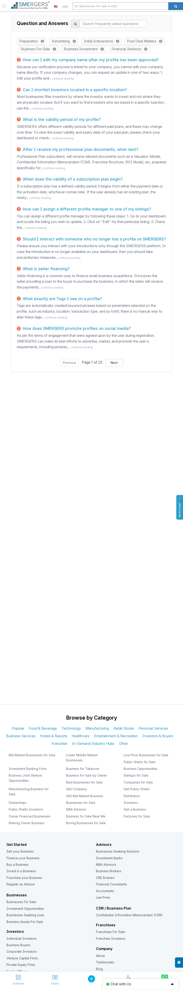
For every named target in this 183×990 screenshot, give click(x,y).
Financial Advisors (128, 49)
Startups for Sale (136, 775)
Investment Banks (109, 858)
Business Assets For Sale (24, 922)
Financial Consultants (111, 884)
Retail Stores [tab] (123, 728)
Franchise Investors (110, 938)
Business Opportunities (140, 769)
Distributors (132, 796)
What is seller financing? (46, 268)
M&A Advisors (76, 809)
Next (114, 362)
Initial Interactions (100, 41)
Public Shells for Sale (140, 762)
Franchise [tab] (59, 743)
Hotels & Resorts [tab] (53, 736)
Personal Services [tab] (153, 728)
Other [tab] (123, 743)
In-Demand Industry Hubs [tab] (93, 743)
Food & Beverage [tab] (43, 728)
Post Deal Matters (143, 41)
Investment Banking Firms (28, 769)
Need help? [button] (179, 509)
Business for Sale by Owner (86, 775)
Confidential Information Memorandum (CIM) (129, 915)
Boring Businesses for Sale (86, 823)
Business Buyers (18, 945)
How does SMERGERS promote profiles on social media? (76, 328)
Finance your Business (23, 858)
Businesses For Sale (21, 902)
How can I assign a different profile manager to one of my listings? (86, 209)
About (100, 956)
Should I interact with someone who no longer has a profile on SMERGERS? (94, 239)
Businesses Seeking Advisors (117, 851)
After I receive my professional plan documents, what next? (80, 149)
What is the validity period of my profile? (61, 119)
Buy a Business (17, 864)
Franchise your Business (24, 878)
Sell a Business (135, 809)
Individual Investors (21, 938)
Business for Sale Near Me (85, 816)
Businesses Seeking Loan (25, 915)
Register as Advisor (20, 884)
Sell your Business (20, 851)
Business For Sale (37, 49)
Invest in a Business (21, 871)
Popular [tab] (18, 728)
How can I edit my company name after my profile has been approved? (90, 59)
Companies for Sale (138, 782)
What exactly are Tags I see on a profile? (62, 298)
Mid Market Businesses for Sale (32, 755)
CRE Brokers (105, 878)
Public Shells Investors (26, 809)
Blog (99, 969)
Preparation (30, 41)
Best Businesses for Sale (84, 782)
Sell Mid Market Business (84, 796)
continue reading (63, 78)
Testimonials (105, 962)
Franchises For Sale (110, 932)
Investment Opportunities (25, 908)
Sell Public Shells (137, 789)
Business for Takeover (83, 769)
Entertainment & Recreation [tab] (116, 736)
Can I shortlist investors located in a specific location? (74, 89)
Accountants (105, 891)
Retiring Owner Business (26, 823)
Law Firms (103, 897)
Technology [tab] (71, 728)
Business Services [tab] (20, 736)
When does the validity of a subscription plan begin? (72, 179)
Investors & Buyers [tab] (157, 736)
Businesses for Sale (80, 803)
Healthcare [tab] (80, 736)
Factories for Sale (137, 816)
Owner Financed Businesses (29, 816)
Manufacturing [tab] (97, 728)
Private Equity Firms (20, 965)
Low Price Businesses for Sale (146, 755)
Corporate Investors (21, 951)
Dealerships (17, 803)
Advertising (62, 41)
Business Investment (82, 49)
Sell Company (76, 789)
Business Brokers (108, 871)
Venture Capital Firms (22, 958)
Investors (131, 803)
